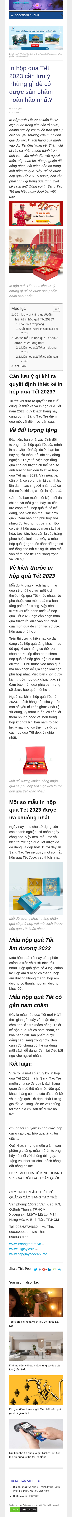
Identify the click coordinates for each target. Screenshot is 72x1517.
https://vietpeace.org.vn (29, 1505)
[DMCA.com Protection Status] (23, 1511)
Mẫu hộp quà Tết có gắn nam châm (39, 359)
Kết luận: (20, 366)
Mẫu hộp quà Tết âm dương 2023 (38, 349)
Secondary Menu (26, 15)
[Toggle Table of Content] (54, 308)
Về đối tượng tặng (32, 324)
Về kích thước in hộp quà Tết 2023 (39, 331)
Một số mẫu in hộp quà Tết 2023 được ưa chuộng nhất (36, 340)
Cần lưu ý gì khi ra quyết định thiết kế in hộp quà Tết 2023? (34, 317)
